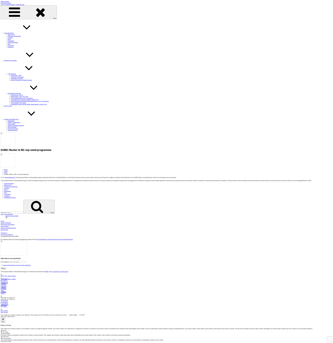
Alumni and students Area (11, 119)
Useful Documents (13, 42)
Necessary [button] (3, 330)
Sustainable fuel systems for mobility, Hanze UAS (25, 99)
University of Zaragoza (17, 77)
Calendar (10, 37)
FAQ (9, 44)
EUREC (47, 271)
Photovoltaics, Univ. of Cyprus (19, 96)
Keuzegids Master (10, 177)
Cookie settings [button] (73, 315)
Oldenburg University (17, 78)
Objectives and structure (14, 36)
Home (6, 169)
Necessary (5, 332)
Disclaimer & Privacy (10, 197)
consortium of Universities (60, 271)
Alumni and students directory (16, 125)
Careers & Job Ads (13, 128)
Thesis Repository (13, 130)
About (6, 171)
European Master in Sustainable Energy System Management (55, 239)
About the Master (9, 33)
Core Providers (12, 74)
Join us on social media (12, 216)
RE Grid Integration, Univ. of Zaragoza (22, 98)
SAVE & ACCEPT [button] (6, 341)
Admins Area (4, 230)
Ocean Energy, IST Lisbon (18, 103)
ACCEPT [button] (82, 315)
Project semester (12, 127)
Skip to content (5, 1)
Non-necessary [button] (5, 336)
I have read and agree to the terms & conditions (17, 265)
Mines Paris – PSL (16, 75)
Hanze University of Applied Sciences (21, 80)
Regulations (11, 41)
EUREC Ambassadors (14, 122)
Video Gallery (11, 124)
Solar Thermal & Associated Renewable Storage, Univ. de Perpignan (30, 101)
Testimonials (11, 121)
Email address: (5, 262)
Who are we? (11, 34)
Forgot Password (10, 4)
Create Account (20, 4)
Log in (2, 4)
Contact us (10, 47)
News (9, 39)
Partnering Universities (10, 60)
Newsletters (11, 45)
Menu (54, 18)
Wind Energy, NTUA (17, 95)
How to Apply (8, 106)
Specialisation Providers (14, 93)
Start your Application (7, 214)
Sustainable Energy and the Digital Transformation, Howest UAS (29, 104)
